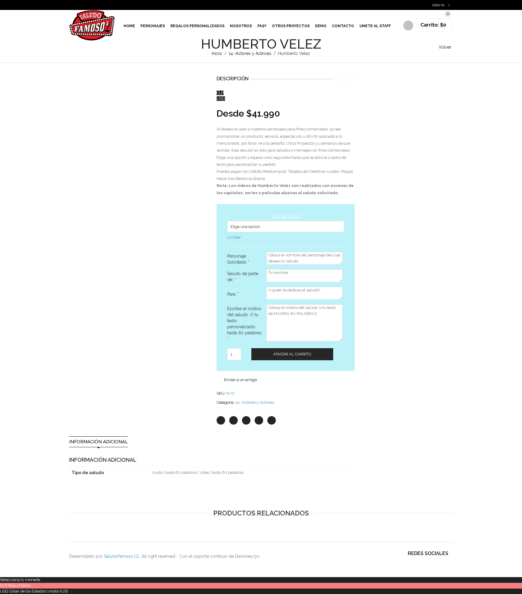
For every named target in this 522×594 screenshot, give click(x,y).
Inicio (217, 53)
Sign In (438, 5)
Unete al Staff (375, 26)
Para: (233, 294)
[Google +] (259, 420)
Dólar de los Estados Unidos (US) (38, 591)
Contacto (343, 26)
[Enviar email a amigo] (271, 420)
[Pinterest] (246, 420)
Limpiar (234, 237)
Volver (445, 47)
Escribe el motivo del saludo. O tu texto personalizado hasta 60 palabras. (245, 323)
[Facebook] (233, 420)
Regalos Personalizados (197, 26)
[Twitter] (221, 420)
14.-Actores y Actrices (250, 53)
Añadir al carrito (292, 354)
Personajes (152, 26)
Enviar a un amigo (240, 379)
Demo (321, 26)
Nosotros (241, 26)
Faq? (261, 26)
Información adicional (98, 442)
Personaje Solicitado (238, 259)
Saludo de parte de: (242, 276)
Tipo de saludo (286, 217)
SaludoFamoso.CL (122, 556)
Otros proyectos (291, 26)
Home (129, 26)
